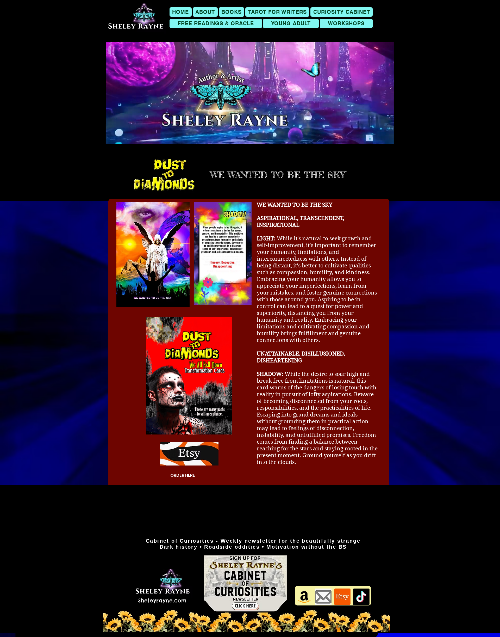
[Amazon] (304, 597)
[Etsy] (342, 597)
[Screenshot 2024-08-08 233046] (323, 597)
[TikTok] (361, 597)
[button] (231, 12)
